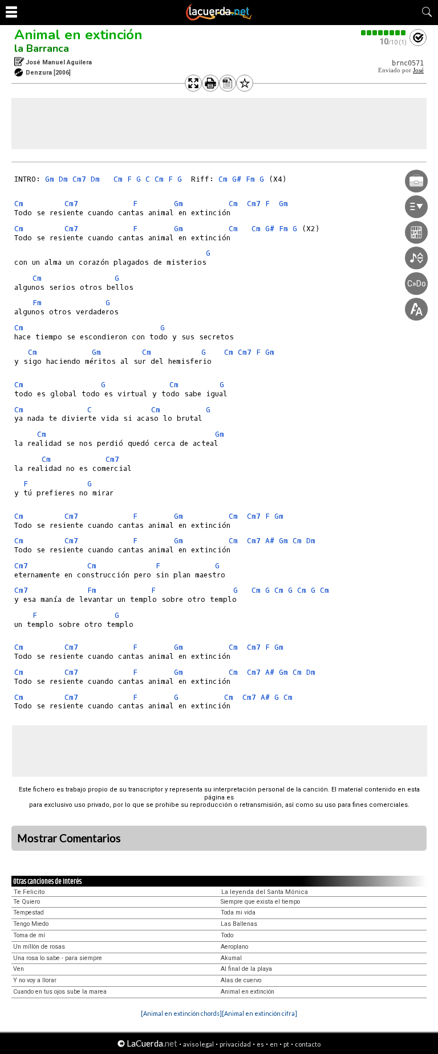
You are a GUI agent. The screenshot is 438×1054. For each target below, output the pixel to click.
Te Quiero (26, 901)
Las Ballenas (239, 924)
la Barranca (41, 48)
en (274, 1044)
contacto (308, 1044)
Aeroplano (234, 946)
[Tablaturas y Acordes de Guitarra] (219, 18)
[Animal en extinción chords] (181, 1013)
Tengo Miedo (30, 924)
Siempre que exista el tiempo (260, 901)
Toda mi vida (238, 912)
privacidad (235, 1044)
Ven (18, 969)
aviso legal (198, 1044)
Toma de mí (29, 935)
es (260, 1044)
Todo (227, 935)
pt (286, 1044)
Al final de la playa (246, 969)
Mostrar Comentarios (69, 838)
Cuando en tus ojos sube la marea (60, 991)
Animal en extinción (78, 35)
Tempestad (28, 912)
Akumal (231, 958)
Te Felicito (29, 892)
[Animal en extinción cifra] (259, 1013)
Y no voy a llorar (34, 980)
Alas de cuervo (241, 980)
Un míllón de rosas (39, 946)
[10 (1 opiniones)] (384, 32)
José (418, 70)
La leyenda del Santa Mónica (264, 892)
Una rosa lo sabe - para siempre (57, 958)
